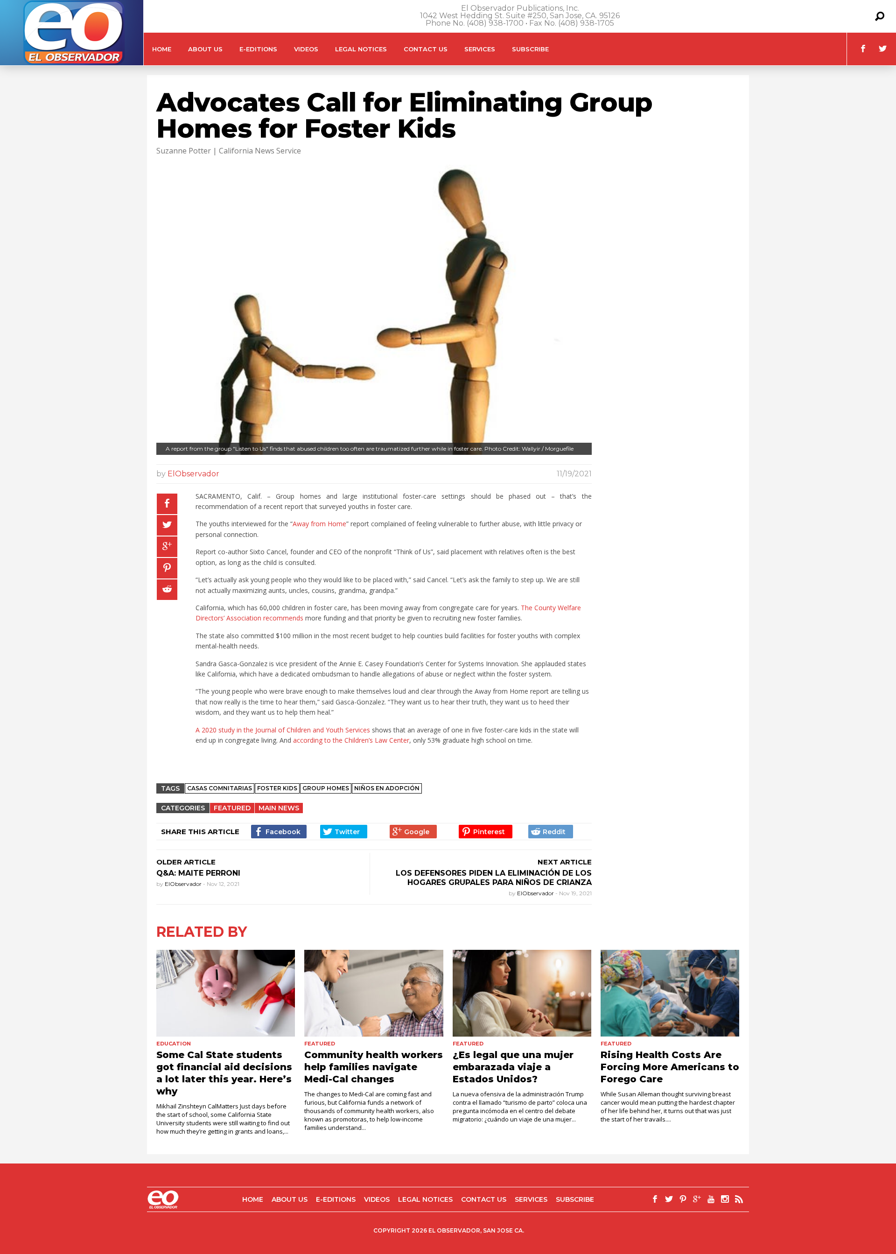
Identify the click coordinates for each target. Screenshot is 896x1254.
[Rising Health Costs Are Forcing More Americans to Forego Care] (670, 993)
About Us (205, 49)
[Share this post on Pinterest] (167, 568)
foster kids (277, 788)
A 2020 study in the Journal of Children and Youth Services (283, 729)
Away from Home (319, 523)
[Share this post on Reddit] (167, 589)
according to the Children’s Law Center (351, 740)
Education (173, 1043)
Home (161, 49)
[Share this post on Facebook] (167, 504)
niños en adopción (387, 788)
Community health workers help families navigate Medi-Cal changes (373, 1067)
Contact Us (426, 49)
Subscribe (530, 49)
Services (479, 49)
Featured (232, 808)
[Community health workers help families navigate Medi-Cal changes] (373, 993)
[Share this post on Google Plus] (167, 546)
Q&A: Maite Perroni (198, 873)
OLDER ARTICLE (186, 861)
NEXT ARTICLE (565, 861)
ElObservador (193, 473)
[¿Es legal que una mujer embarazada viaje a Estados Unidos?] (522, 993)
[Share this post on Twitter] (167, 525)
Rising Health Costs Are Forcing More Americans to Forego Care (670, 1067)
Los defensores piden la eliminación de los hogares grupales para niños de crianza (494, 878)
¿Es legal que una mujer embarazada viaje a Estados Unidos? (513, 1067)
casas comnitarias (219, 788)
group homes (325, 788)
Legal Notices (361, 49)
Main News (279, 808)
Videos (306, 49)
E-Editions (258, 49)
